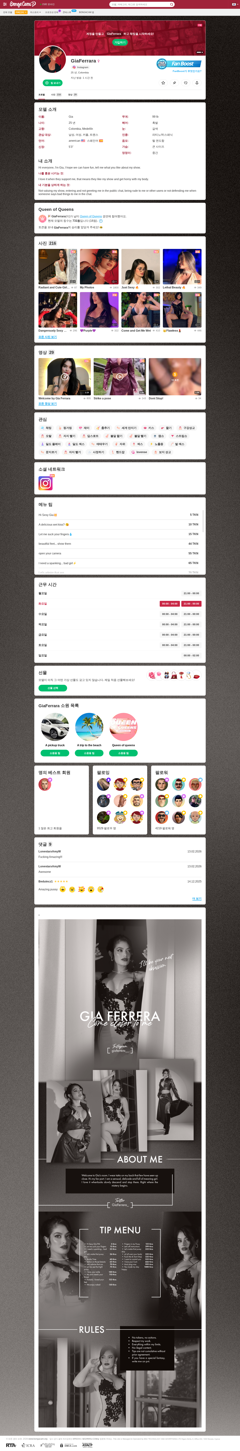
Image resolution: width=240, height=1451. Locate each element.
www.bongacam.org (37, 1439)
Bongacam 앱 (86, 12)
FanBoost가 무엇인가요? (187, 71)
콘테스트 (67, 12)
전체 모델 (7, 12)
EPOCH (76, 1439)
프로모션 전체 (51, 12)
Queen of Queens (91, 216)
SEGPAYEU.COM (89, 1439)
